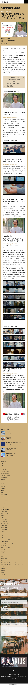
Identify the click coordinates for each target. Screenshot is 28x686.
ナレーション (4, 537)
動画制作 (3, 549)
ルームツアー (4, 545)
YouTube (3, 507)
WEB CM (3, 463)
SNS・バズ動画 (4, 500)
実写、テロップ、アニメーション (8, 562)
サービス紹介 (4, 525)
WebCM (3, 505)
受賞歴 (2, 553)
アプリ (2, 515)
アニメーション (4, 513)
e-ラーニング (4, 494)
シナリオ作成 (4, 527)
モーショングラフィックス (7, 543)
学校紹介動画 (4, 558)
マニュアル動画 (4, 541)
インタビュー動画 (5, 471)
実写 (2, 560)
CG (2, 492)
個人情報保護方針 (12, 641)
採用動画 (3, 479)
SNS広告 (3, 504)
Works (2, 467)
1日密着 (3, 486)
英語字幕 (3, 574)
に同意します (15, 641)
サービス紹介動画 (5, 473)
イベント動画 (4, 469)
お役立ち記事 (4, 511)
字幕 (2, 556)
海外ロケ (3, 572)
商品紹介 (3, 555)
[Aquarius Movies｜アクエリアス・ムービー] (4, 2)
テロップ (3, 531)
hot (2, 496)
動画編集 (3, 551)
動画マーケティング (5, 547)
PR (2, 498)
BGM (2, 490)
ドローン (3, 535)
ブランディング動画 (5, 475)
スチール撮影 (4, 529)
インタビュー (4, 521)
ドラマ (2, 533)
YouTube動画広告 (5, 509)
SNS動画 (3, 502)
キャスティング (4, 523)
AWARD (3, 488)
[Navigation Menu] (26, 1)
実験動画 (3, 568)
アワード (3, 517)
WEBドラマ (4, 465)
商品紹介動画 (4, 477)
